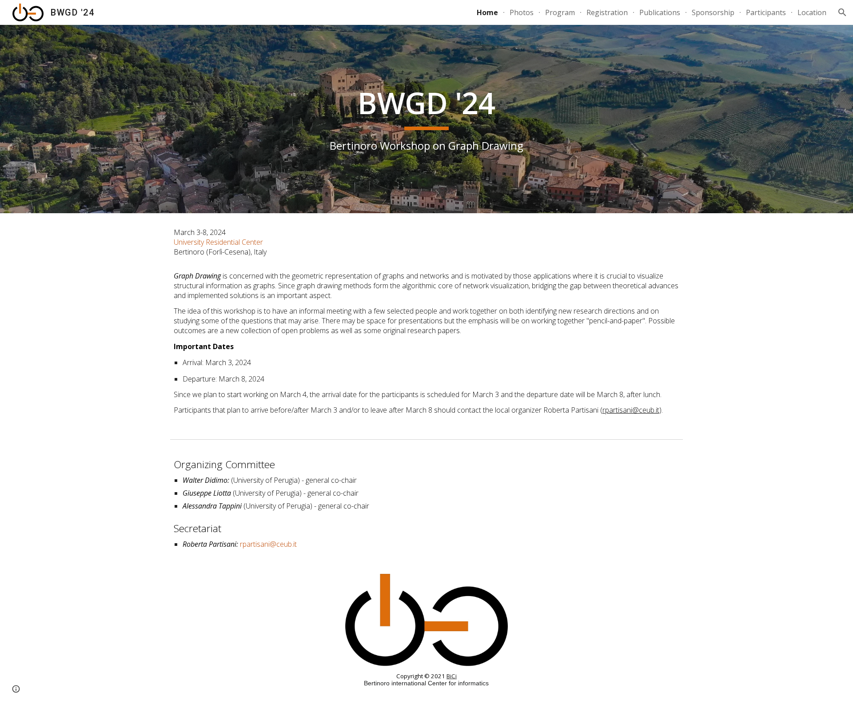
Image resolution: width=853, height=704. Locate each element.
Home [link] (487, 12)
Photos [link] (522, 12)
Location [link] (811, 12)
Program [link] (560, 12)
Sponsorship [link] (713, 12)
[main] (426, 119)
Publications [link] (659, 12)
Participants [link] (766, 12)
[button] (842, 12)
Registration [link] (607, 12)
